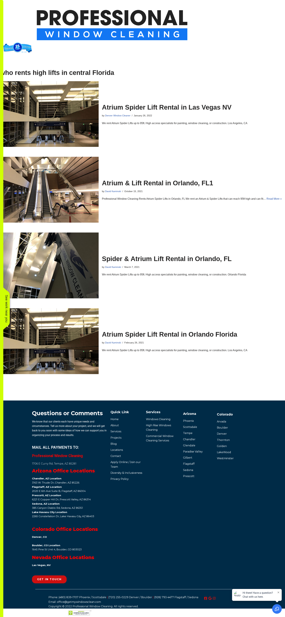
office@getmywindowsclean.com (79, 601)
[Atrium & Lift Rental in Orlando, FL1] (49, 190)
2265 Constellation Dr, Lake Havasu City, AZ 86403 (63, 516)
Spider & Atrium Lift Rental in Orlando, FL (167, 258)
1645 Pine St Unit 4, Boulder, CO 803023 (57, 549)
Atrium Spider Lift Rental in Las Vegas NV (167, 107)
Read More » (274, 198)
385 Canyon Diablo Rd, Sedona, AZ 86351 (57, 507)
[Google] (210, 598)
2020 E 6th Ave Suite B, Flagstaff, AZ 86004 (59, 491)
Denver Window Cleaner (117, 115)
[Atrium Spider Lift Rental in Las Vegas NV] (49, 114)
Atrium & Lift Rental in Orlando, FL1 (157, 183)
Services (153, 412)
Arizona (189, 414)
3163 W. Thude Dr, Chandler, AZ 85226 (55, 482)
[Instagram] (214, 598)
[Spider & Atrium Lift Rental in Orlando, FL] (49, 265)
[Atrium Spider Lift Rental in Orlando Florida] (49, 341)
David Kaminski (113, 191)
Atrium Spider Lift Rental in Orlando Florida (169, 334)
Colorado (225, 414)
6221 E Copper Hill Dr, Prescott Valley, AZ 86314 (61, 499)
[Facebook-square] (205, 598)
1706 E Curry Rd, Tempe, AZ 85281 (54, 463)
